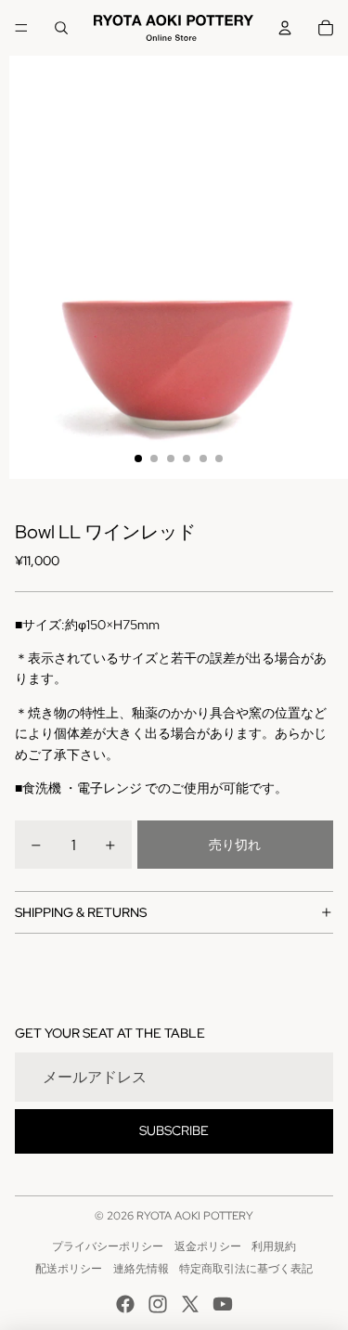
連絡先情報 (141, 1268)
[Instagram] (158, 1304)
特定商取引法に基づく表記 (246, 1268)
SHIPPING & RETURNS (81, 912)
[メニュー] (21, 27)
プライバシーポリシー (107, 1246)
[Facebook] (125, 1304)
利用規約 (273, 1246)
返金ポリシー (207, 1246)
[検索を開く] (61, 27)
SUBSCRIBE (174, 1130)
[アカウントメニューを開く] (284, 27)
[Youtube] (223, 1304)
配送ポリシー (68, 1268)
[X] (190, 1304)
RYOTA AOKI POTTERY (194, 1215)
